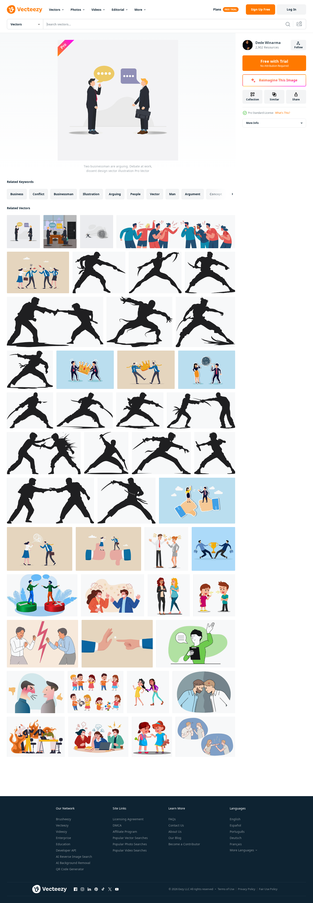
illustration (91, 194)
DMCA (117, 825)
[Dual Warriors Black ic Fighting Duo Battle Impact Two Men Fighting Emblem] (139, 410)
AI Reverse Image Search (74, 857)
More (138, 10)
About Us (175, 832)
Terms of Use (226, 889)
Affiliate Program (125, 832)
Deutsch (236, 838)
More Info (252, 123)
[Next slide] (229, 194)
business (16, 194)
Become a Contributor (184, 844)
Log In (291, 9)
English (235, 819)
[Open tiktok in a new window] (103, 889)
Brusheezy (63, 819)
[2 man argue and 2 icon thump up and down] (35, 692)
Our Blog (174, 838)
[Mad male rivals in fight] (204, 692)
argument (192, 194)
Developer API (66, 850)
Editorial (118, 10)
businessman (63, 194)
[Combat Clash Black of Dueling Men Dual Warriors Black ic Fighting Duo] (85, 410)
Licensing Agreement (128, 819)
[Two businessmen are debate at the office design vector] (60, 231)
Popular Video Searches (130, 850)
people (135, 194)
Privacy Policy (246, 889)
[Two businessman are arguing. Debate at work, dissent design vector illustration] (23, 231)
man (172, 194)
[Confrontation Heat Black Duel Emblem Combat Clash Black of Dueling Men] (30, 410)
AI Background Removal (73, 863)
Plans (217, 9)
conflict (38, 194)
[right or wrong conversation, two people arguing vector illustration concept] (42, 595)
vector (155, 194)
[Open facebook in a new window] (75, 889)
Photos (76, 10)
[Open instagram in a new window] (82, 889)
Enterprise (63, 838)
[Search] (287, 24)
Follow (298, 47)
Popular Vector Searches (130, 838)
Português (237, 832)
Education (63, 844)
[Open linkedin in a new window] (89, 889)
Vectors (54, 10)
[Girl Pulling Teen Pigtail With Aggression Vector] (148, 692)
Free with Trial (274, 63)
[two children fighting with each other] (214, 595)
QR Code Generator (70, 869)
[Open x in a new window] (110, 889)
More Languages (242, 850)
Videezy (61, 832)
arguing (115, 194)
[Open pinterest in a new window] (96, 889)
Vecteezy (62, 825)
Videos (96, 10)
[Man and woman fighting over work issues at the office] (166, 549)
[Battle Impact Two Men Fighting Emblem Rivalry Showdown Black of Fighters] (98, 272)
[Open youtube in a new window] (117, 889)
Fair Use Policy (268, 889)
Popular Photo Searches (130, 844)
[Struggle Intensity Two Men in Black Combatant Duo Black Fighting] (201, 410)
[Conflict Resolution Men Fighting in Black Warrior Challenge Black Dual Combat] (214, 453)
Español (235, 825)
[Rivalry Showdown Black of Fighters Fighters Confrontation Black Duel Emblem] (210, 272)
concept (216, 194)
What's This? (282, 113)
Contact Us (176, 825)
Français (236, 844)
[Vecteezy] (24, 9)
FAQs (172, 819)
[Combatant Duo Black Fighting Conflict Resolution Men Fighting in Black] (50, 501)
